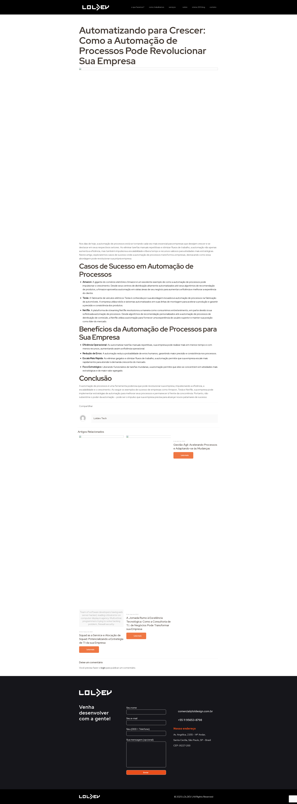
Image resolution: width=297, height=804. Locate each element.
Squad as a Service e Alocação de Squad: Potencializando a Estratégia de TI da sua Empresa (101, 638)
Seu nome (131, 707)
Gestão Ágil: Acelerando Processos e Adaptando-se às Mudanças (195, 446)
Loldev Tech (100, 418)
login (103, 667)
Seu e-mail (131, 718)
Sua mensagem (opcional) (140, 739)
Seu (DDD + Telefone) (138, 729)
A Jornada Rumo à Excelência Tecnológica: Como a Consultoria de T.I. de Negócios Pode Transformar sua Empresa (148, 623)
